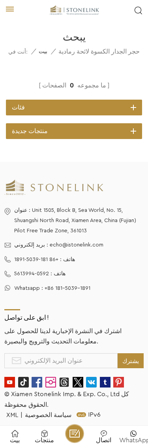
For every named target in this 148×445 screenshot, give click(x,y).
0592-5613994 (31, 273)
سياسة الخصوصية (48, 415)
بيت (43, 51)
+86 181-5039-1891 (36, 259)
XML (12, 415)
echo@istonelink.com (76, 245)
